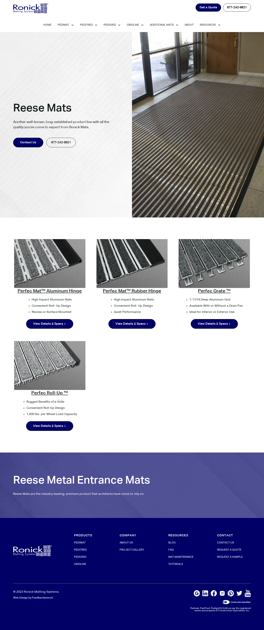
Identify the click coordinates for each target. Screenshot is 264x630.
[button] (66, 25)
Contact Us (28, 142)
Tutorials (175, 564)
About (189, 25)
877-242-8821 (237, 7)
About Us (126, 542)
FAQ (171, 549)
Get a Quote (208, 7)
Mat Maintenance (180, 557)
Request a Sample (230, 557)
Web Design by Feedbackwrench (33, 597)
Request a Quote (229, 549)
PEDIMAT (80, 542)
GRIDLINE (80, 564)
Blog (172, 542)
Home (47, 25)
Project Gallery (132, 549)
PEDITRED (80, 549)
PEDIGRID (80, 557)
